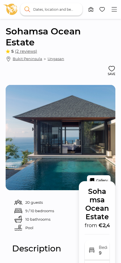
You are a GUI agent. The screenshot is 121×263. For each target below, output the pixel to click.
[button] (91, 9)
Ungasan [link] (56, 58)
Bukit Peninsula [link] (27, 58)
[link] (10, 9)
